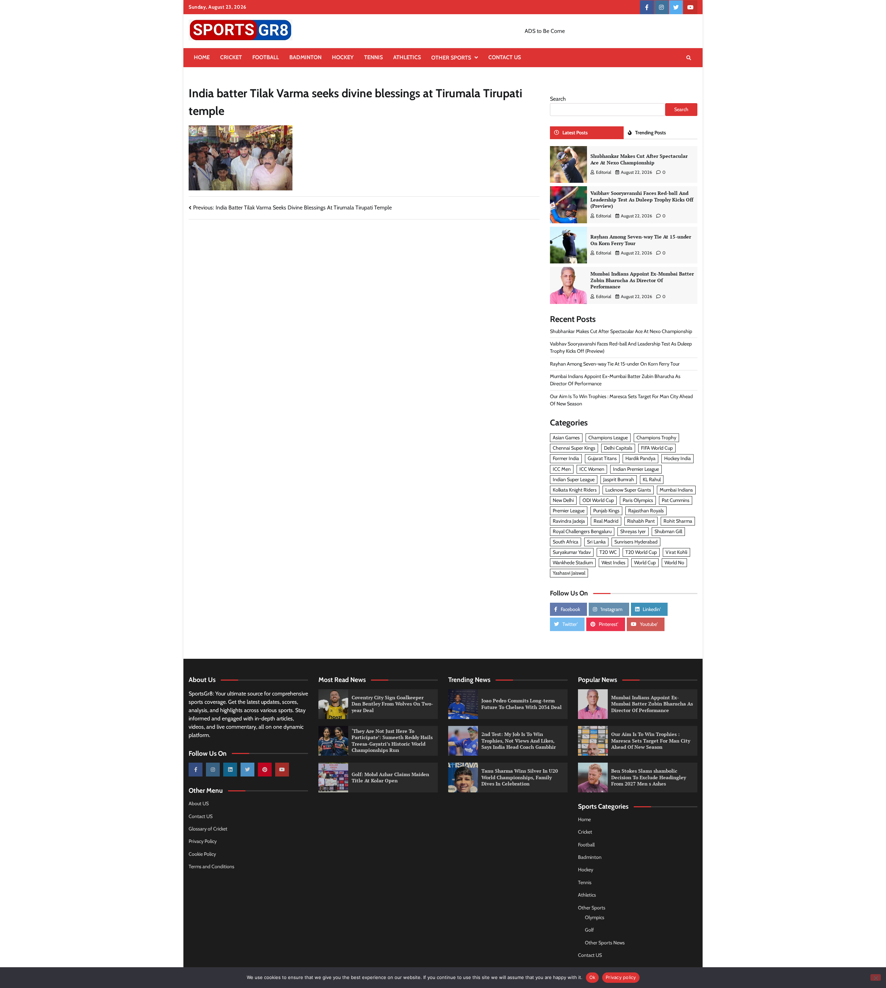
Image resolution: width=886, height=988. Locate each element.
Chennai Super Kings (574, 448)
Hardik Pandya (640, 458)
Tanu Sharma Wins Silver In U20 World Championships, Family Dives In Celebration (519, 777)
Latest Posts (575, 132)
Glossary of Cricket (208, 829)
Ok (592, 977)
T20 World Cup (641, 552)
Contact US (504, 57)
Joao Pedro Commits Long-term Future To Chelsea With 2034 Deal (521, 703)
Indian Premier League (636, 469)
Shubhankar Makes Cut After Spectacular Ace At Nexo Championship (639, 159)
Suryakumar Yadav (572, 552)
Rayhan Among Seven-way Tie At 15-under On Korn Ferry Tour (640, 239)
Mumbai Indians (676, 490)
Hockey (343, 57)
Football (265, 57)
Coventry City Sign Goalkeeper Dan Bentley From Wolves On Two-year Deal (392, 703)
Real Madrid (606, 521)
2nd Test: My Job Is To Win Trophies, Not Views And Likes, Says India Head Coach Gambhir (518, 740)
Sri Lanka (596, 542)
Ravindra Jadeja (569, 521)
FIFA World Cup (657, 448)
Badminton (305, 57)
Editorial (603, 172)
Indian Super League (574, 479)
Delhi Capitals (618, 448)
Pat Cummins (675, 500)
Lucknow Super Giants (628, 490)
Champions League (608, 437)
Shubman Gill (668, 531)
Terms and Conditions (211, 866)
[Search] (689, 58)
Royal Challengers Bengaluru (582, 531)
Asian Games (566, 437)
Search (558, 99)
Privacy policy (621, 977)
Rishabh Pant (641, 521)
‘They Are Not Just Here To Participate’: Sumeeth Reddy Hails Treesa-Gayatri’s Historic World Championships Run (392, 741)
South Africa (565, 542)
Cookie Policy (202, 854)
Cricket (231, 57)
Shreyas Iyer (633, 531)
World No (674, 562)
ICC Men (562, 469)
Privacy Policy (203, 841)
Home (202, 57)
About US (199, 803)
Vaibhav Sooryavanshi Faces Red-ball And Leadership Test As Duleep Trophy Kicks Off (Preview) (641, 199)
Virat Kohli (676, 552)
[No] (875, 977)
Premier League (569, 511)
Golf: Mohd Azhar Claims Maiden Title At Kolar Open (390, 777)
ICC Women (591, 469)
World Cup (645, 562)
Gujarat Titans (602, 458)
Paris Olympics (638, 500)
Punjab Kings (606, 511)
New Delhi (563, 500)
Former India (566, 458)
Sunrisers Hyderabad (636, 542)
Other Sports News (605, 943)
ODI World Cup (598, 500)
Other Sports (451, 57)
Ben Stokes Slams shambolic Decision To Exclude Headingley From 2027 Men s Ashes (648, 777)
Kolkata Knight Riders (575, 490)
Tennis (373, 57)
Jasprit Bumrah (618, 479)
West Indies (613, 562)
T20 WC (608, 552)
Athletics (407, 57)
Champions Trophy (656, 437)
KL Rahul (652, 479)
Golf (589, 930)
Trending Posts (650, 132)
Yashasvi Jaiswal (569, 573)
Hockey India (677, 458)
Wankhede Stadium (573, 562)
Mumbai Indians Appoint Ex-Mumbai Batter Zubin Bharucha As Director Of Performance (642, 280)
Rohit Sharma (677, 521)
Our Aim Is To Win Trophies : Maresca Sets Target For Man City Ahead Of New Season (650, 740)
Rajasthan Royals (646, 511)
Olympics (594, 917)
